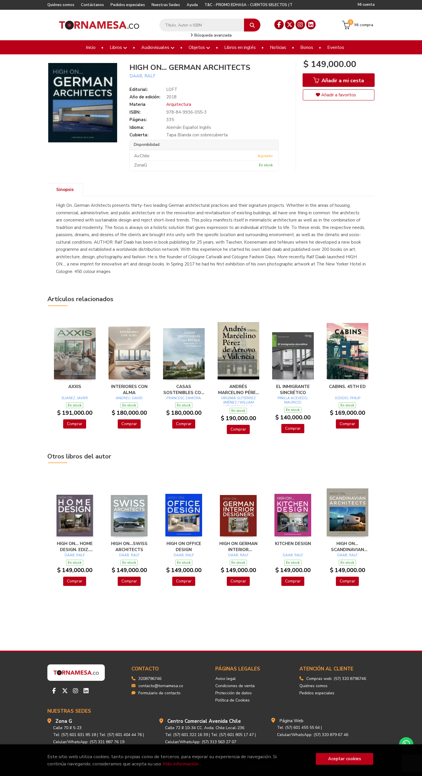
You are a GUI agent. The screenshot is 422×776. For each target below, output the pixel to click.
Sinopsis (65, 189)
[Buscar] (252, 25)
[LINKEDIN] (311, 24)
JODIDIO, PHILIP (347, 398)
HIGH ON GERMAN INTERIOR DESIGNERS (238, 546)
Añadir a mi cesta (342, 80)
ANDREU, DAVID (129, 398)
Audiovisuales (156, 47)
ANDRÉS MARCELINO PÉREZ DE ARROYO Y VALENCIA (238, 389)
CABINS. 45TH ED (347, 386)
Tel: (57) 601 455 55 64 (298, 727)
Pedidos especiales (128, 4)
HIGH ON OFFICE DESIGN (184, 546)
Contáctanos (92, 4)
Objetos (197, 47)
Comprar (74, 424)
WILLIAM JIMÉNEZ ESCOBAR (238, 404)
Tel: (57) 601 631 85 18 (74, 734)
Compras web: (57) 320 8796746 (336, 678)
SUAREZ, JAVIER (74, 398)
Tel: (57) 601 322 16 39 (186, 734)
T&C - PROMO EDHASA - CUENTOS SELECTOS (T (248, 4)
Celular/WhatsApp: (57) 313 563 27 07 (200, 742)
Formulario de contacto (159, 693)
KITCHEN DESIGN (293, 543)
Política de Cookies (232, 700)
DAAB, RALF (142, 76)
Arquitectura (178, 104)
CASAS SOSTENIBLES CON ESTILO (183, 389)
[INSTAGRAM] (300, 24)
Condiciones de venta (235, 686)
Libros (116, 47)
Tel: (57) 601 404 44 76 (120, 734)
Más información (181, 763)
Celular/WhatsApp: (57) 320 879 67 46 (312, 734)
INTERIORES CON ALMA (129, 389)
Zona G (63, 721)
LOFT (171, 89)
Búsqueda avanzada (212, 35)
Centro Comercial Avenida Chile (204, 721)
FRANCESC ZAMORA (184, 398)
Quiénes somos (60, 4)
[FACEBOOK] (279, 24)
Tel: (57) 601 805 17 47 (232, 734)
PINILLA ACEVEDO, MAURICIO (293, 400)
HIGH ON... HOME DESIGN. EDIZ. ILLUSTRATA (75, 546)
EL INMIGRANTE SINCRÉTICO (293, 389)
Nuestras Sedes (166, 4)
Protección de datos (233, 693)
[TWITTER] (290, 24)
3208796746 (149, 678)
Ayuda (192, 4)
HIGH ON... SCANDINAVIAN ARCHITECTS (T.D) (347, 546)
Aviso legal (225, 678)
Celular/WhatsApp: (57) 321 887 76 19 (88, 742)
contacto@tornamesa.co (160, 686)
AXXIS (74, 386)
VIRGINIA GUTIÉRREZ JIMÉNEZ (238, 400)
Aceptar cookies (344, 759)
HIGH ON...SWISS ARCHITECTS (129, 546)
